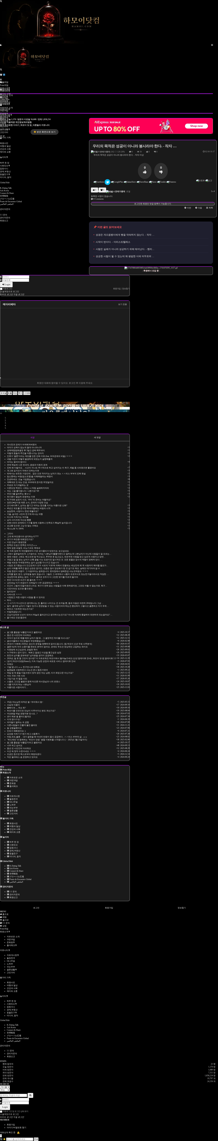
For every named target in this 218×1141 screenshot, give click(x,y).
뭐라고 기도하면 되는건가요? (20, 609)
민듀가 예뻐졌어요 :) (16, 731)
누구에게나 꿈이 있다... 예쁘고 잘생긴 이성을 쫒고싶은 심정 (34, 652)
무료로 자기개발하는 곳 (17, 485)
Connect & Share (7, 193)
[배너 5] (65, 410)
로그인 (36, 908)
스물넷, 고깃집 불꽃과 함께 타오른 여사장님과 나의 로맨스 (33, 681)
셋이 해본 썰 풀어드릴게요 (19, 716)
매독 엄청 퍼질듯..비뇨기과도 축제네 (23, 548)
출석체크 (4, 104)
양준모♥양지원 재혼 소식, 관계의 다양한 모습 (27, 502)
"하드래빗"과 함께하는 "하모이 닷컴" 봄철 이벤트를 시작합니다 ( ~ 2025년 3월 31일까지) (47, 740)
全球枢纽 (4, 196)
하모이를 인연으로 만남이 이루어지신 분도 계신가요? (31, 711)
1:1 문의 (3, 215)
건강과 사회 (5, 149)
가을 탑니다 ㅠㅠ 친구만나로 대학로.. (24, 667)
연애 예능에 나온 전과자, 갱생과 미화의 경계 (27, 465)
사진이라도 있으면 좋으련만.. (20, 588)
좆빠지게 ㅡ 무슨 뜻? (16, 708)
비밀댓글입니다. (14, 612)
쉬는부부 (13, 808)
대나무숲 (13, 802)
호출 (10, 393)
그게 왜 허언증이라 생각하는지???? (22, 536)
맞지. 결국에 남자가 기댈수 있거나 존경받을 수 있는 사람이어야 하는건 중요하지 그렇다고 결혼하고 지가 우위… (58, 606)
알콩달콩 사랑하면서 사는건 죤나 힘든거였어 (27, 670)
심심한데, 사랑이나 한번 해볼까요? (22, 511)
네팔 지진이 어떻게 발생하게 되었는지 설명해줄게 (29, 459)
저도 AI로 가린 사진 (16, 676)
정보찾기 (182, 908)
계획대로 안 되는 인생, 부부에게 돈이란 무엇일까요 (30, 482)
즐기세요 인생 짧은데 (16, 617)
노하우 (12, 805)
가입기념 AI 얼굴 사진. (17, 678)
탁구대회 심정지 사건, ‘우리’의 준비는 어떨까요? (29, 499)
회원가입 (109, 908)
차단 (15, 393)
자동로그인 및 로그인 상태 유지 (15, 1111)
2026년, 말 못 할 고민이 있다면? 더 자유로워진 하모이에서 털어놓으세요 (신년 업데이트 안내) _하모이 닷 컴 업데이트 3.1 (61, 658)
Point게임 (4, 82)
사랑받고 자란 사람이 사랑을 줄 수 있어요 (26, 597)
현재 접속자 (8, 1064)
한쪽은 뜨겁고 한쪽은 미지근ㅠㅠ (22, 545)
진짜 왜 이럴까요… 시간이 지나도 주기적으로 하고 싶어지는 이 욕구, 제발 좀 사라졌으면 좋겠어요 (51, 468)
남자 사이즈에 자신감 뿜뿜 (19, 520)
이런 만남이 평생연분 (16, 542)
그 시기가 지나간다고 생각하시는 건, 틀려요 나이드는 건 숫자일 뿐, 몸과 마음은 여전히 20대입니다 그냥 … (55, 603)
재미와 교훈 (5, 152)
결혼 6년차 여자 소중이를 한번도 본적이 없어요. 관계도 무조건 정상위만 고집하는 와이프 (47, 647)
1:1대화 (27, 393)
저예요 (10, 664)
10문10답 (4, 110)
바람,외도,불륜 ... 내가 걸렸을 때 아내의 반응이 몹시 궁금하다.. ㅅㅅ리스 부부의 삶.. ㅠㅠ (47, 737)
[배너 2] (65, 403)
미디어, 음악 (5, 177)
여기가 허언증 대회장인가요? (20, 539)
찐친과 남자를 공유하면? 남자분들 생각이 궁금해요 (30, 655)
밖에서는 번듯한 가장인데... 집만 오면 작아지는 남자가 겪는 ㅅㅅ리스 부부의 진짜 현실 (46, 473)
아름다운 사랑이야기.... (17, 687)
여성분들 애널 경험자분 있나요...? (22, 713)
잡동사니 (4, 168)
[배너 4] (65, 408)
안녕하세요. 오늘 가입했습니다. (21, 479)
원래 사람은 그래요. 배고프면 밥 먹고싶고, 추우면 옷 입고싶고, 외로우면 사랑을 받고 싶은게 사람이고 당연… (56, 557)
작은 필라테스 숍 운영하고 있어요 (22, 757)
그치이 (10, 533)
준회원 (3, 113)
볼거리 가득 (5, 137)
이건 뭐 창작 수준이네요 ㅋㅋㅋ (21, 751)
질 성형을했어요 (14, 728)
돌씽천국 (13, 799)
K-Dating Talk (6, 188)
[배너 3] (65, 405)
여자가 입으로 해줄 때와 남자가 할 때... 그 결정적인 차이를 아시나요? (38, 638)
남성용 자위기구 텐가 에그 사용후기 (23, 734)
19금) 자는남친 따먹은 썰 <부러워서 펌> (25, 702)
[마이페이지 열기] (1, 45)
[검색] (1, 69)
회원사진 (4, 143)
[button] (188, 207)
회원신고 (4, 220)
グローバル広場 (7, 199)
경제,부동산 (5, 171)
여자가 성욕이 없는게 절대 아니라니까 (24, 447)
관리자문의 (5, 209)
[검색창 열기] (1, 1)
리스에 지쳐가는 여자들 (17, 517)
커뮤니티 (4, 91)
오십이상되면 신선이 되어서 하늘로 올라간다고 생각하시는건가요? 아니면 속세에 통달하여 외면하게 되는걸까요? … (59, 615)
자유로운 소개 (6, 108)
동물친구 (4, 174)
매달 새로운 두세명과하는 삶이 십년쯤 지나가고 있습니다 (33, 562)
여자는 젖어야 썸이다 (16, 462)
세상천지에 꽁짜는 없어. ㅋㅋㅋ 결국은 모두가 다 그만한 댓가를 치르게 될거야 (42, 577)
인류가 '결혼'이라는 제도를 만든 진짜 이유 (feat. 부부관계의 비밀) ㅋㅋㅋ (39, 456)
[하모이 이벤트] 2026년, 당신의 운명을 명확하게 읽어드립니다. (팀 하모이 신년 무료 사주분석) (49, 644)
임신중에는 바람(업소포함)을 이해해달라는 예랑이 (30, 476)
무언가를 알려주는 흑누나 (18, 494)
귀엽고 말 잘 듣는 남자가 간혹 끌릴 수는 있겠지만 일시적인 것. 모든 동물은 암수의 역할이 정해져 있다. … (55, 559)
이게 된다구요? (14, 719)
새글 (32, 437)
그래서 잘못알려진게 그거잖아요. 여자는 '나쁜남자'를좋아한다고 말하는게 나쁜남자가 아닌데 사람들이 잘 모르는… (59, 554)
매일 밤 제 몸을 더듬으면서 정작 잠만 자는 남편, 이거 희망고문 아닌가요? (40, 673)
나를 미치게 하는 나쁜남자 (19, 684)
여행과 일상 (5, 146)
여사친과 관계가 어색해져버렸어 (22, 444)
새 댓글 (97, 437)
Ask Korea (4, 190)
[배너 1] (65, 400)
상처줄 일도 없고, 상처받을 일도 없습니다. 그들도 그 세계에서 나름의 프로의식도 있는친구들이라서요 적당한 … (58, 574)
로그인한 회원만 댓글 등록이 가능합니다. (153, 204)
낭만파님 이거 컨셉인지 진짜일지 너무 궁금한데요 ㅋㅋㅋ (33, 583)
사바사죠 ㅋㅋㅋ (14, 594)
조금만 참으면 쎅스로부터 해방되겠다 (24, 754)
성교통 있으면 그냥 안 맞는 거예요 (22, 526)
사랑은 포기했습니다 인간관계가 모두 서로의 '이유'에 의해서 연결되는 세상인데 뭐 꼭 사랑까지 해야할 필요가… (57, 565)
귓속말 (3, 393)
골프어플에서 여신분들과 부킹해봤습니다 (26, 641)
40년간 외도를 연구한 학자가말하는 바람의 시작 (28, 508)
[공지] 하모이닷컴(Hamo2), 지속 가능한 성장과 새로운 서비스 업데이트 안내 (41, 661)
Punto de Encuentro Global (11, 201)
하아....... (11, 600)
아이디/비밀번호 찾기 (16, 1127)
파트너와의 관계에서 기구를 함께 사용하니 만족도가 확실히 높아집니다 (39, 523)
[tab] (109, 928)
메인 (2, 82)
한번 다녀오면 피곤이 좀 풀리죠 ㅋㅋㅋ (24, 580)
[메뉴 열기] (212, 45)
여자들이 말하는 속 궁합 (18, 722)
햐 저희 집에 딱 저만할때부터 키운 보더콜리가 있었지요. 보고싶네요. (38, 551)
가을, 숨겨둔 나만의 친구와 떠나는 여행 (25, 514)
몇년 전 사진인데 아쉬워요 (19, 635)
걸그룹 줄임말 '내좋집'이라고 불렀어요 (24, 632)
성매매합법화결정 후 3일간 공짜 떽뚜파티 (26, 450)
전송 (36, 1139)
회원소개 (4, 88)
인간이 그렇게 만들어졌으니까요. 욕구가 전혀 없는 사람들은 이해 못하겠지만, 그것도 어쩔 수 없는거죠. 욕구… (57, 586)
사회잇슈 (4, 166)
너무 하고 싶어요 (14, 745)
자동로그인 (7, 288)
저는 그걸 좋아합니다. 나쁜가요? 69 (23, 491)
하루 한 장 (4, 163)
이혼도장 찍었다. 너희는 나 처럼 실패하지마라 (28, 488)
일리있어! (11, 591)
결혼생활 (4, 129)
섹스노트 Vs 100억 (15, 528)
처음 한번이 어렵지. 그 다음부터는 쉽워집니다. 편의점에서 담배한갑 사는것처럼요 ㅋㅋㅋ (47, 571)
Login (7, 284)
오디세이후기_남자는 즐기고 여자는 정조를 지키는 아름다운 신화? (37, 505)
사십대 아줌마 (13, 705)
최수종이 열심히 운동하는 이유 (21, 497)
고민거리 (4, 132)
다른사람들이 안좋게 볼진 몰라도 (22, 725)
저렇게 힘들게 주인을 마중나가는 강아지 (25, 453)
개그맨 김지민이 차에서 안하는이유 (23, 470)
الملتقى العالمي (6, 204)
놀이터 (3, 157)
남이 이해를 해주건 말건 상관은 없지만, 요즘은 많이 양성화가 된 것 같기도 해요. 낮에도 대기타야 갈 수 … (55, 568)
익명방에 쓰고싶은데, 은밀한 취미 (22, 649)
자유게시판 (14, 796)
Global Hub (5, 182)
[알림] (1, 105)
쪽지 (20, 393)
